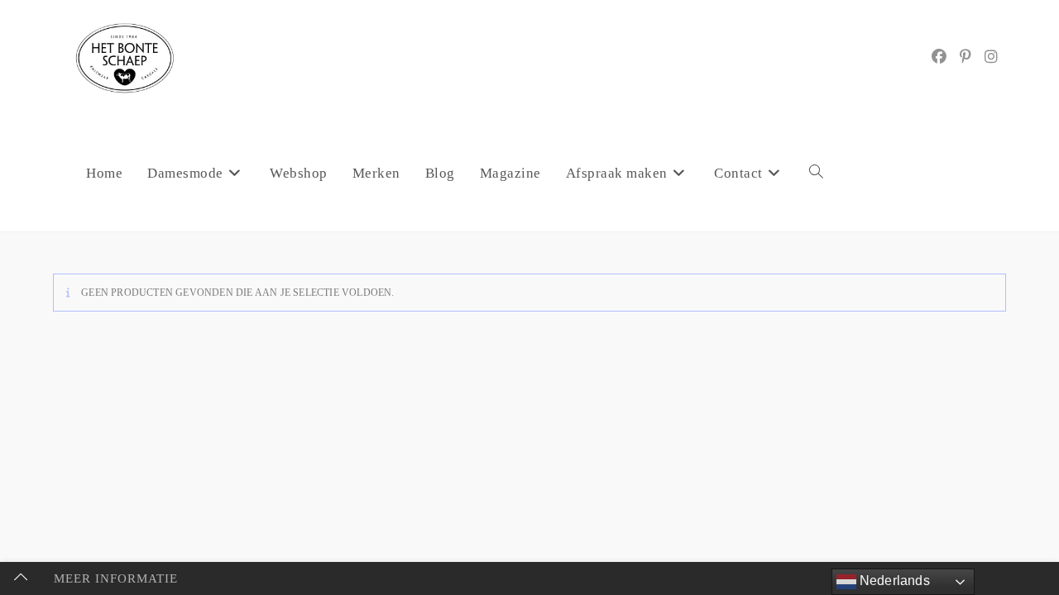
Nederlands (893, 581)
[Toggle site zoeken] (816, 173)
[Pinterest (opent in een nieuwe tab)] (965, 57)
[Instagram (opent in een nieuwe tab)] (991, 57)
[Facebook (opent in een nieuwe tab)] (939, 57)
